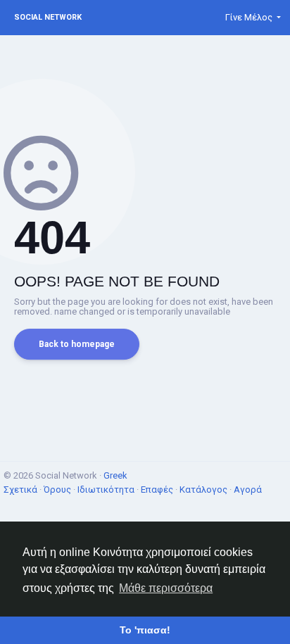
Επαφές (158, 489)
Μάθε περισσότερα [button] (166, 588)
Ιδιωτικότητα (107, 489)
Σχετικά (21, 489)
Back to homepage (77, 344)
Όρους (58, 489)
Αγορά (248, 489)
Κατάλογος (204, 489)
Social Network (48, 17)
